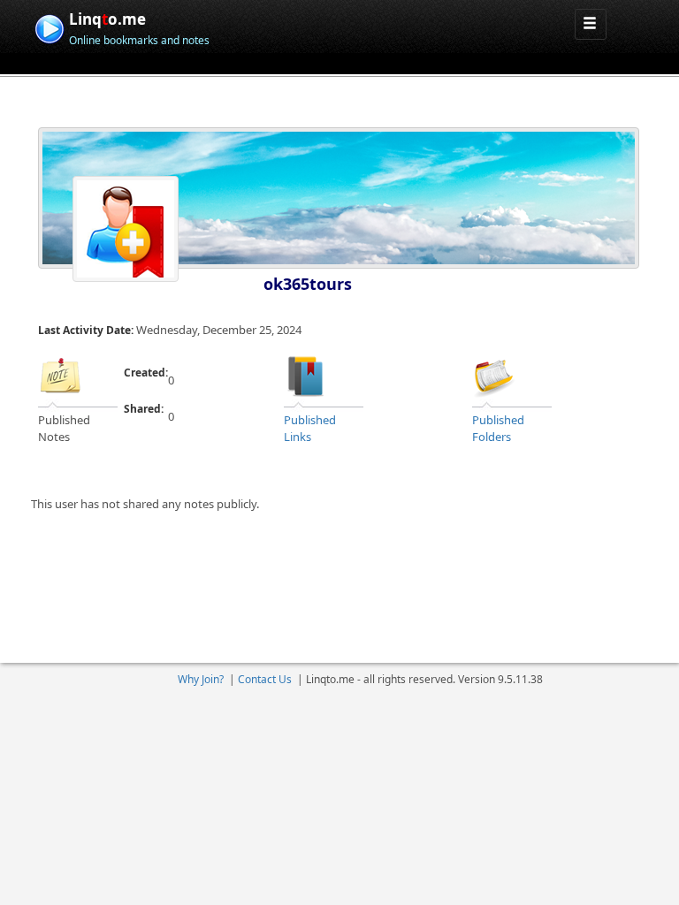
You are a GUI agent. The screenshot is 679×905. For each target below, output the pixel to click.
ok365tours (307, 283)
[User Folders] (494, 375)
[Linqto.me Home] (49, 27)
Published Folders (498, 428)
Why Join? (201, 679)
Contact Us (265, 679)
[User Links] (306, 375)
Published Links (310, 428)
